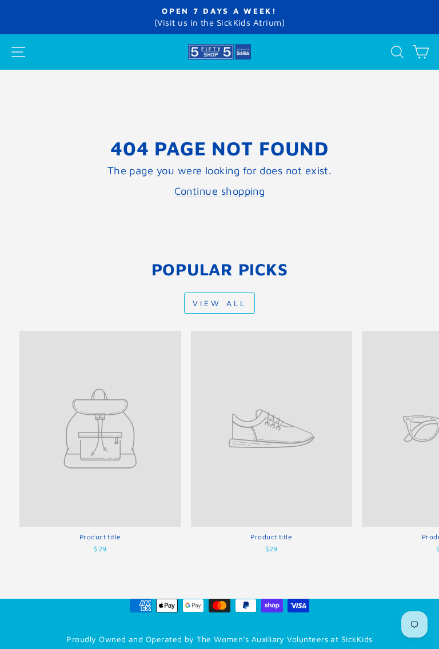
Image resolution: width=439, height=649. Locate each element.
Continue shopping (219, 191)
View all (220, 303)
